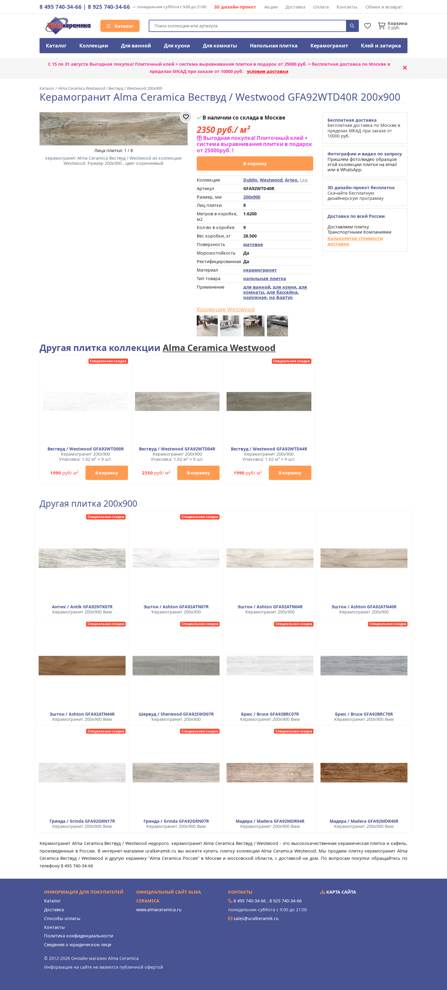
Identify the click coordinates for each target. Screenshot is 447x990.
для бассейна (282, 292)
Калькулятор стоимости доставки (355, 241)
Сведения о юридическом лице (77, 944)
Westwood (271, 180)
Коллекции (93, 45)
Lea (304, 180)
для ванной (256, 287)
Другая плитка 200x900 (88, 503)
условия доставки (267, 71)
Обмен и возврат (384, 7)
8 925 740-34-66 (109, 6)
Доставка (295, 7)
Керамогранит (329, 45)
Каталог (123, 26)
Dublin (250, 180)
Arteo (291, 180)
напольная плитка (264, 278)
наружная (255, 297)
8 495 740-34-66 (60, 6)
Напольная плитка (274, 45)
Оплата (321, 7)
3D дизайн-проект (235, 7)
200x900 (251, 197)
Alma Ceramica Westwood (219, 347)
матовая (253, 244)
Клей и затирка (381, 45)
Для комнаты (220, 45)
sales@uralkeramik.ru (256, 918)
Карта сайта (340, 892)
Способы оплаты (62, 918)
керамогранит (260, 270)
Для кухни (177, 45)
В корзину (255, 163)
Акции (271, 7)
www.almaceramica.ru (159, 909)
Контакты (347, 7)
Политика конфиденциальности (78, 936)
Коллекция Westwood (226, 309)
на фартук (281, 297)
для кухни (284, 287)
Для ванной (136, 45)
